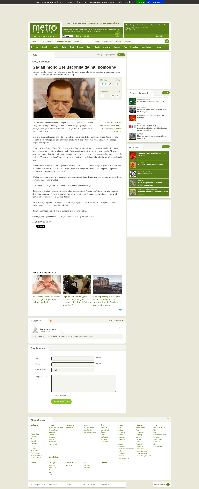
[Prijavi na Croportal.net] (110, 84)
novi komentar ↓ (117, 320)
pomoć (118, 128)
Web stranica (40, 370)
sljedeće (168, 146)
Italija (112, 125)
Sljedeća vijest (119, 55)
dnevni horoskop (83, 36)
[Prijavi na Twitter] (106, 84)
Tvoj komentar (41, 377)
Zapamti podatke (61, 395)
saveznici (118, 131)
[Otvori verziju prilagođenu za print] (118, 84)
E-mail (38, 364)
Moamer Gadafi (108, 128)
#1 (120, 328)
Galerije (139, 425)
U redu (140, 2)
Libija (118, 125)
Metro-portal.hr (45, 29)
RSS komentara (51, 321)
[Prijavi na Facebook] (102, 84)
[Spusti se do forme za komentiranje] (102, 96)
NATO (113, 122)
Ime (37, 358)
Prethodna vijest (123, 55)
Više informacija (155, 2)
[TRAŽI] (167, 41)
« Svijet (34, 55)
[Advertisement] (100, 12)
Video (155, 425)
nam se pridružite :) (111, 23)
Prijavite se (96, 23)
